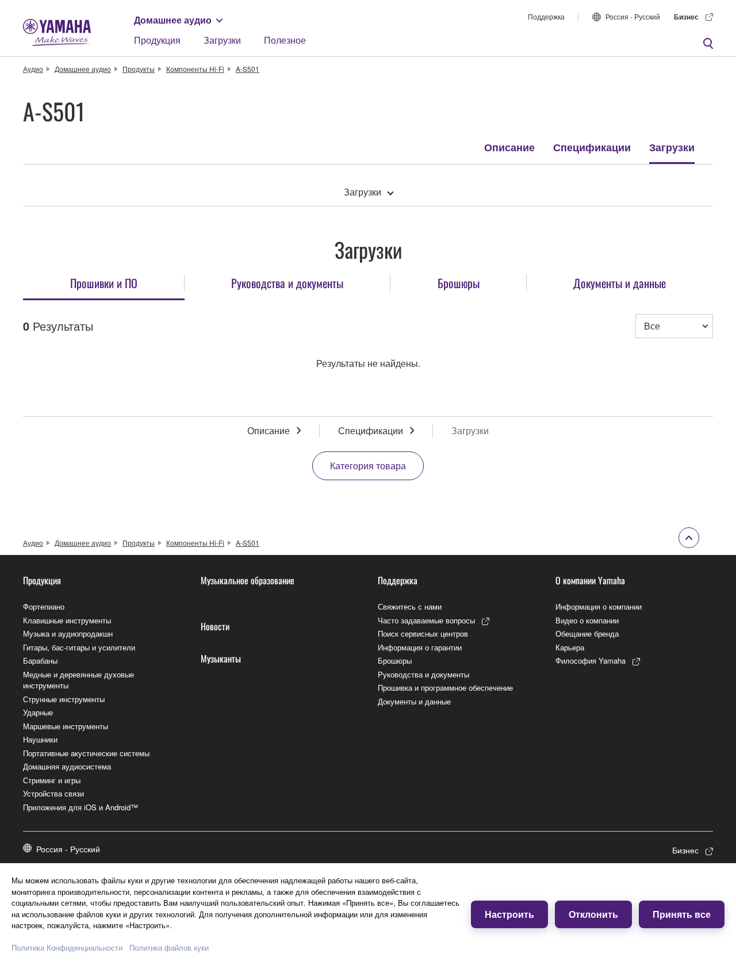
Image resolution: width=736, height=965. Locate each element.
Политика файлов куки (169, 947)
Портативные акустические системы (86, 753)
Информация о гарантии (420, 647)
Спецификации (592, 147)
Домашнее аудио (173, 19)
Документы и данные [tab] (619, 283)
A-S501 (247, 69)
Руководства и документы (423, 674)
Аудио (33, 69)
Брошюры (395, 660)
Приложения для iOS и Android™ (80, 807)
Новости (215, 626)
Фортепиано (43, 606)
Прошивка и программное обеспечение (445, 687)
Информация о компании (598, 606)
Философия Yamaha (590, 660)
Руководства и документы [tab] (287, 283)
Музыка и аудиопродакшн (68, 633)
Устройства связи (53, 793)
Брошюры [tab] (459, 283)
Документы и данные (414, 701)
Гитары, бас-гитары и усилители (79, 647)
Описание (509, 147)
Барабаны (40, 660)
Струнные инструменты (64, 699)
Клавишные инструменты (67, 620)
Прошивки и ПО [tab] (103, 283)
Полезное (285, 40)
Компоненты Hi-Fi (195, 69)
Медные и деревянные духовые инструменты (78, 680)
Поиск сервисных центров (423, 633)
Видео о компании (587, 620)
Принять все (682, 914)
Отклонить (593, 914)
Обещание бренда (587, 633)
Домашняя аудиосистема (67, 766)
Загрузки (222, 40)
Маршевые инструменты (65, 726)
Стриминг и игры (51, 780)
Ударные (38, 712)
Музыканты (221, 658)
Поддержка (546, 16)
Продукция (157, 40)
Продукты (138, 69)
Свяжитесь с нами (410, 606)
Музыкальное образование (247, 580)
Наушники (40, 739)
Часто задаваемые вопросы (426, 620)
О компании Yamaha (590, 580)
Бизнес (686, 17)
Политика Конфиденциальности (67, 947)
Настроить (509, 914)
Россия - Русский (632, 16)
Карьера (569, 647)
